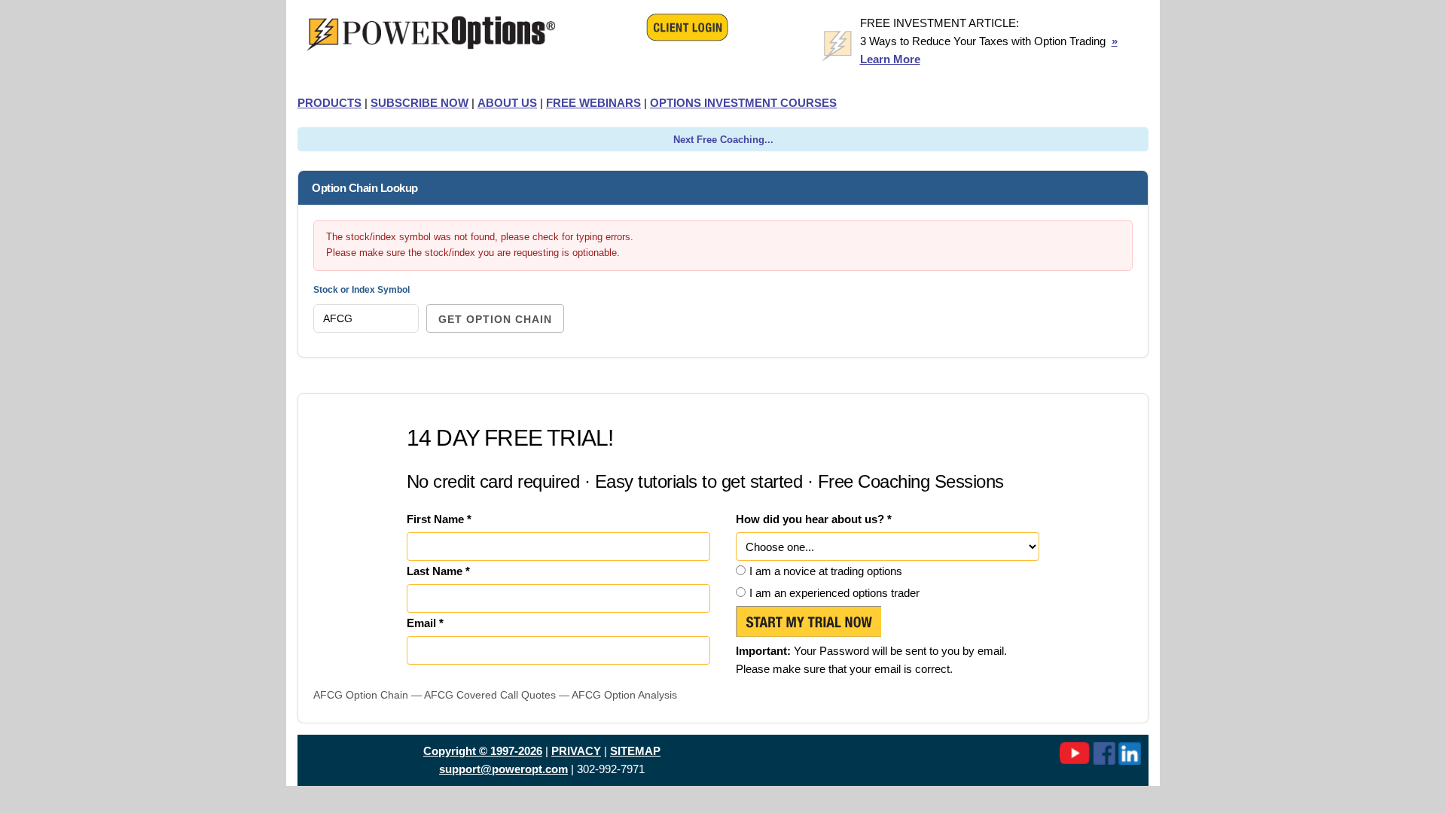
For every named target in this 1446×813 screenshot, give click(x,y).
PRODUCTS (329, 102)
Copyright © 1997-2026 (482, 750)
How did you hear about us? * (814, 519)
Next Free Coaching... (723, 139)
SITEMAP (635, 750)
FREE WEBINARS (593, 102)
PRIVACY (576, 750)
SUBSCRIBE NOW (419, 102)
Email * (425, 623)
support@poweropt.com (503, 769)
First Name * (439, 519)
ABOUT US (507, 102)
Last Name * (438, 571)
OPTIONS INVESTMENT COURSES (743, 102)
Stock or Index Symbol (361, 290)
